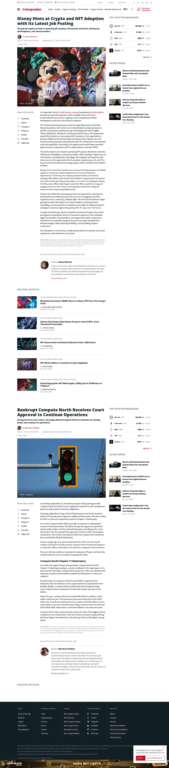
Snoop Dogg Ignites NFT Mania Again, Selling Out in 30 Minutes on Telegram (71, 384)
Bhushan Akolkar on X (60, 673)
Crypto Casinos (96, 9)
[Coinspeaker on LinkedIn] (147, 2)
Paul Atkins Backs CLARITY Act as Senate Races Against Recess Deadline (136, 88)
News (50, 9)
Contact (110, 2)
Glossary (44, 733)
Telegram (25, 131)
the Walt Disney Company (68, 112)
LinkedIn (24, 139)
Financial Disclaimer (118, 733)
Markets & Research (113, 9)
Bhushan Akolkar (49, 389)
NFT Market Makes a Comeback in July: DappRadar (64, 363)
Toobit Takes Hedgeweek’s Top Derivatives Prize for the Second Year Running (136, 117)
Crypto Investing (69, 9)
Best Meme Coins (71, 729)
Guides (57, 9)
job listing (96, 112)
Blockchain (22, 725)
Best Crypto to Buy (71, 714)
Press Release (23, 729)
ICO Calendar (83, 9)
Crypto (20, 721)
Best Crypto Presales (72, 721)
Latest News (117, 63)
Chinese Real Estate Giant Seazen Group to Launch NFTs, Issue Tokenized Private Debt (69, 323)
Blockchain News (55, 254)
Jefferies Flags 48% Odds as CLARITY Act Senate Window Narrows (134, 102)
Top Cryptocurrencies (123, 17)
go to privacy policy (155, 758)
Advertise (122, 2)
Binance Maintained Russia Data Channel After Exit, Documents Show (135, 73)
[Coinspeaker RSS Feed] (151, 2)
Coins (43, 714)
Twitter (24, 122)
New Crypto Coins (71, 725)
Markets (21, 718)
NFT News (43, 254)
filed (94, 565)
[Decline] (164, 748)
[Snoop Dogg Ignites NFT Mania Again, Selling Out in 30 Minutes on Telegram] (27, 385)
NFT (89, 115)
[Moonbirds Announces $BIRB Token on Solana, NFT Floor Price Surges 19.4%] (27, 303)
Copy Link (25, 143)
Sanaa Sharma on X (58, 278)
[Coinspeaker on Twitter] (138, 2)
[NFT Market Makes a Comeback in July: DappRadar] (27, 365)
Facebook (25, 118)
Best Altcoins (69, 718)
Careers (113, 721)
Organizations (46, 718)
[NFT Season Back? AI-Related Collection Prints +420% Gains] (27, 344)
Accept (140, 758)
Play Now (160, 763)
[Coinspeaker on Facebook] (134, 2)
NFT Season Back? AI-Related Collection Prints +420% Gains (68, 342)
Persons (44, 721)
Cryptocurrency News (71, 254)
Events (43, 725)
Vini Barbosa (48, 346)
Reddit (24, 135)
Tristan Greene (48, 328)
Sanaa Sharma (31, 36)
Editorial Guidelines (117, 725)
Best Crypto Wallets (71, 733)
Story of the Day (69, 297)
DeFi (61, 118)
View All (146, 57)
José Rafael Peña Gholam (52, 307)
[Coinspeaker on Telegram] (142, 2)
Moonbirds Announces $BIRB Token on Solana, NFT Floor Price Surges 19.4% (73, 302)
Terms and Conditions (118, 729)
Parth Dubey (48, 366)
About (100, 2)
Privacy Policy (115, 737)
